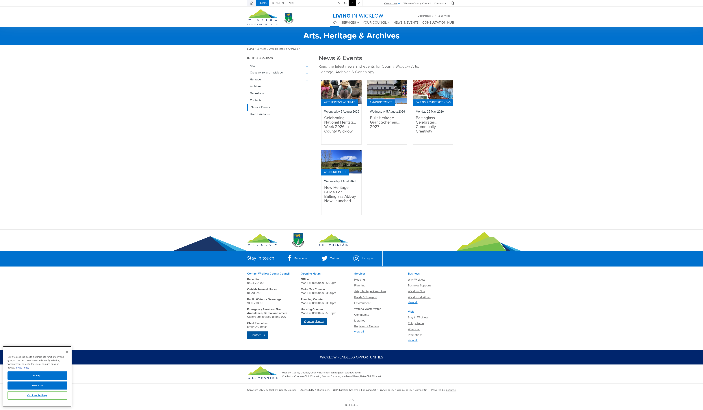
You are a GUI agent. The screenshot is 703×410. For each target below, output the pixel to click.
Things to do (416, 323)
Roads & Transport (365, 297)
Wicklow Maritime (419, 297)
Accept (37, 375)
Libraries (359, 320)
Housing (359, 279)
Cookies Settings (37, 395)
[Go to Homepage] (262, 240)
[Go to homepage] (334, 240)
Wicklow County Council (417, 3)
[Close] (67, 352)
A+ (345, 3)
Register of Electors (366, 326)
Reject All (37, 385)
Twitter (334, 258)
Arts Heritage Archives (339, 102)
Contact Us (440, 3)
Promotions (415, 335)
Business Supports (419, 285)
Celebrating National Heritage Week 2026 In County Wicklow (339, 125)
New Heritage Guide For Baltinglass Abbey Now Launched (340, 194)
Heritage (255, 79)
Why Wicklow (416, 279)
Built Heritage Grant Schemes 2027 (383, 122)
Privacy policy (386, 390)
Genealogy (257, 93)
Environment (362, 303)
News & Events (260, 107)
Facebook (300, 258)
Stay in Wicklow (418, 317)
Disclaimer (323, 390)
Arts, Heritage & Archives (370, 291)
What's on (414, 329)
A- (339, 3)
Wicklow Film (416, 291)
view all (359, 331)
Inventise (451, 390)
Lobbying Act (368, 390)
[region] (37, 376)
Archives (255, 86)
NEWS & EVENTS (406, 22)
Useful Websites (260, 114)
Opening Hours (314, 321)
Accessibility (307, 390)
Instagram (368, 258)
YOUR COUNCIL (375, 22)
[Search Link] (452, 4)
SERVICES (348, 22)
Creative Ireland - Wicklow (266, 72)
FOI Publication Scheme (345, 390)
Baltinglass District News (433, 102)
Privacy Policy (22, 367)
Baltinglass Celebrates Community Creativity (426, 125)
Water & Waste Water (367, 309)
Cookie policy (404, 390)
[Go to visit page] (298, 240)
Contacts (255, 100)
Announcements (381, 102)
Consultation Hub (438, 22)
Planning (359, 285)
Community (361, 315)
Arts (252, 65)
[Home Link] (251, 3)
